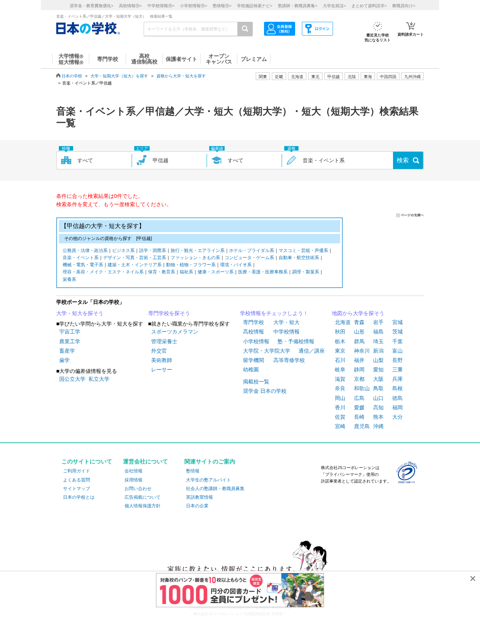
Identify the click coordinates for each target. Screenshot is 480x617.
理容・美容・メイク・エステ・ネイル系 (103, 272)
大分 (397, 417)
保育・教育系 (161, 272)
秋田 (340, 332)
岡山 (340, 398)
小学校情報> (193, 5)
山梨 (378, 360)
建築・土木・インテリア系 (135, 264)
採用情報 (133, 480)
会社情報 (133, 471)
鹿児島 (362, 426)
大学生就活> (334, 5)
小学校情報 (256, 341)
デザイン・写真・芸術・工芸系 (134, 257)
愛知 (378, 370)
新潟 (378, 351)
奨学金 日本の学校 (264, 391)
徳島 (397, 398)
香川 (340, 407)
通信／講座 (311, 351)
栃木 (340, 341)
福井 (359, 360)
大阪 (378, 379)
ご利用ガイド (76, 471)
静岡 (359, 370)
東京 (340, 351)
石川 (340, 360)
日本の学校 (72, 76)
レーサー (161, 370)
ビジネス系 (123, 250)
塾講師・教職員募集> (297, 5)
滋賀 (340, 379)
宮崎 (340, 426)
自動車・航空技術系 (299, 257)
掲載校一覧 (256, 382)
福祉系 (186, 272)
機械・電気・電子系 (83, 264)
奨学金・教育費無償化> (91, 5)
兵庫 (397, 379)
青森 (359, 322)
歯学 (64, 360)
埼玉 (378, 341)
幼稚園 (251, 370)
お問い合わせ (138, 488)
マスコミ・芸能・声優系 (303, 250)
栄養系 (69, 279)
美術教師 (161, 360)
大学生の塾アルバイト (208, 480)
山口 (378, 398)
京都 (359, 379)
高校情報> (130, 5)
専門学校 (253, 322)
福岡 (397, 407)
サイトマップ (76, 488)
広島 (359, 398)
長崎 (359, 417)
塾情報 (193, 471)
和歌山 (362, 388)
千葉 (397, 341)
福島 (378, 332)
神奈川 (362, 351)
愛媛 (359, 407)
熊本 (378, 417)
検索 (403, 160)
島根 (397, 388)
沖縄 (378, 426)
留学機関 (253, 360)
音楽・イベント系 (81, 257)
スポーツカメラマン (174, 332)
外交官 (159, 351)
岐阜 (340, 370)
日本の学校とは (78, 497)
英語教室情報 (199, 497)
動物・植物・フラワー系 (191, 264)
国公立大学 (72, 379)
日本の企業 (197, 505)
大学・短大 (286, 322)
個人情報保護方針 (142, 505)
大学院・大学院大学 (266, 351)
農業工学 (69, 341)
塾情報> (222, 5)
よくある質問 (76, 480)
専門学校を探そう (169, 313)
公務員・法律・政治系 (85, 250)
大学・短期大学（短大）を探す (119, 76)
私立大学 (99, 379)
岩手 (378, 322)
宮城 (397, 322)
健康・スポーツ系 (216, 272)
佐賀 (340, 417)
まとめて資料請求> (369, 5)
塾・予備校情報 (296, 341)
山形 (359, 332)
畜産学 (67, 351)
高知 (378, 407)
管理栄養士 (164, 341)
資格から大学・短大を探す (181, 76)
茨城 (397, 332)
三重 (397, 370)
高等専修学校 (289, 360)
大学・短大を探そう (80, 313)
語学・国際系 (152, 250)
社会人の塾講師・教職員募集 (215, 488)
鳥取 (378, 388)
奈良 (340, 388)
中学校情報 (286, 332)
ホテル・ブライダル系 (251, 250)
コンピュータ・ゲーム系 (249, 257)
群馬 (359, 341)
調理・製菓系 (305, 272)
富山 (397, 351)
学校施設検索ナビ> (254, 5)
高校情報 (253, 332)
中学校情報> (160, 5)
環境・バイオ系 (236, 264)
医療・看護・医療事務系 (263, 272)
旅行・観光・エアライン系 (198, 250)
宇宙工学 (69, 332)
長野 (397, 360)
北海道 (297, 76)
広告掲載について (142, 497)
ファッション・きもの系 (195, 257)
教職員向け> (403, 5)
